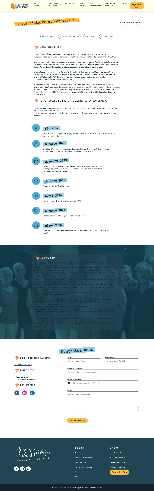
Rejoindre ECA (136, 5)
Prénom (70, 357)
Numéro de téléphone (74, 379)
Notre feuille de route (69, 36)
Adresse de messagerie (75, 368)
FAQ (76, 477)
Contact (124, 3)
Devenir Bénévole (117, 462)
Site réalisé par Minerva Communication (85, 487)
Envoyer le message (77, 420)
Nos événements (95, 4)
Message (69, 390)
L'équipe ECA (80, 462)
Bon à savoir (82, 4)
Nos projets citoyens (54, 4)
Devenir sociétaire (118, 467)
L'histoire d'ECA (47, 36)
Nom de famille (110, 357)
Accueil (78, 453)
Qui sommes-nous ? (38, 5)
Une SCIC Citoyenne (83, 458)
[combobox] (71, 383)
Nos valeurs (90, 36)
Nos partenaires (82, 472)
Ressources (70, 3)
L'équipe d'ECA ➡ (130, 22)
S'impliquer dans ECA (110, 4)
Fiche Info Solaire (117, 458)
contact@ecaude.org (23, 364)
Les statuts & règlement (120, 453)
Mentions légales (59, 487)
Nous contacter (107, 36)
